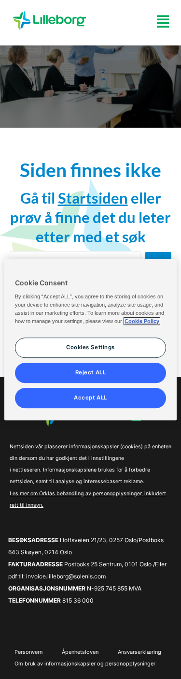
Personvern (28, 652)
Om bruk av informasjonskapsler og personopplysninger (84, 663)
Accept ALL (90, 397)
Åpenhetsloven (80, 652)
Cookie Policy (142, 321)
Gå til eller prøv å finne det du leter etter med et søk (90, 217)
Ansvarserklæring (139, 652)
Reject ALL (90, 372)
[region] (90, 339)
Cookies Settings (90, 347)
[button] (163, 22)
